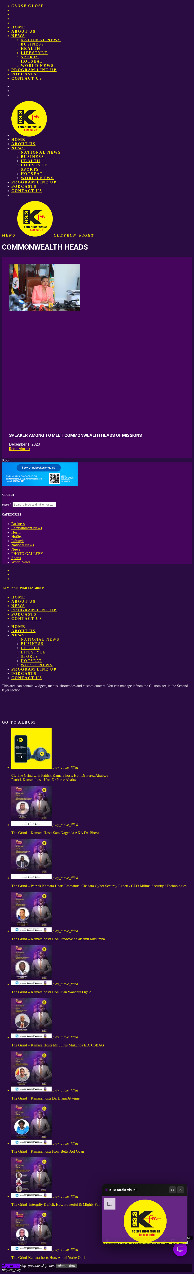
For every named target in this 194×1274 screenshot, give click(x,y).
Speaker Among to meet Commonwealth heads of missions (75, 435)
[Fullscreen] (172, 1189)
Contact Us (26, 78)
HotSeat (32, 61)
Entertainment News (26, 528)
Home (18, 27)
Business (32, 44)
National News (41, 40)
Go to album (18, 722)
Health (30, 48)
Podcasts (23, 74)
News (18, 36)
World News (37, 66)
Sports (30, 57)
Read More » (19, 449)
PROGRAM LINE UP (34, 70)
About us (23, 31)
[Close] (180, 1189)
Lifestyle (34, 53)
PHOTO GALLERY (27, 554)
